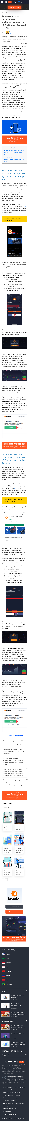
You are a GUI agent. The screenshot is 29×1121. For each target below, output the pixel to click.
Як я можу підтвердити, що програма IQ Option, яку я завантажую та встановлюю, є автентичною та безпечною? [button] (12, 783)
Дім (3, 12)
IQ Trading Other (7, 1087)
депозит (10, 1095)
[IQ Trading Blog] (14, 1061)
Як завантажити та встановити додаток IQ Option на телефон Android (14, 159)
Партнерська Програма (10, 1089)
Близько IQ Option (20, 1087)
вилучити (18, 1092)
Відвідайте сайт (14, 906)
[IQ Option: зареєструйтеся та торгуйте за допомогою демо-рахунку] (19, 840)
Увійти (13, 1100)
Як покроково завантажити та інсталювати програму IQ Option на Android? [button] (13, 751)
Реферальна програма (9, 1114)
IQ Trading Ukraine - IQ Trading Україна (13, 1119)
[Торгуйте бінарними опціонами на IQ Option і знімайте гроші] (5, 1014)
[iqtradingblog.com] (8, 2)
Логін (4, 1095)
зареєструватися (8, 1092)
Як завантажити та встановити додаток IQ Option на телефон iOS (14, 152)
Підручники (9, 12)
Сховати (16, 148)
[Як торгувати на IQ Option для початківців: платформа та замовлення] (7, 862)
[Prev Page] (3, 879)
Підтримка (18, 1095)
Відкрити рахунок (14, 912)
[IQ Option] (14, 902)
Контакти (13, 1106)
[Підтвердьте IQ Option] (5, 1035)
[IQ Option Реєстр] (7, 817)
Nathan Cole (11, 32)
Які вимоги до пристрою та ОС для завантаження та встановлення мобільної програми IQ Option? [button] (14, 743)
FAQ (16, 1108)
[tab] (14, 743)
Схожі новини (8, 803)
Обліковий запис (20, 1103)
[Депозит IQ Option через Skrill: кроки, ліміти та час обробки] (7, 840)
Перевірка (6, 1100)
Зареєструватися (8, 1103)
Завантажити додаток (15, 1098)
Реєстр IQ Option (14, 7)
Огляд (4, 1098)
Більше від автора (9, 807)
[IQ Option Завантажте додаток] (5, 997)
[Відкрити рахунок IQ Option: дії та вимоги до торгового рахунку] (19, 862)
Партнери (6, 1106)
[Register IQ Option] (14, 925)
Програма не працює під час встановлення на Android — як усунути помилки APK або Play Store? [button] (13, 761)
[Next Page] (6, 879)
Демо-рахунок (7, 1111)
